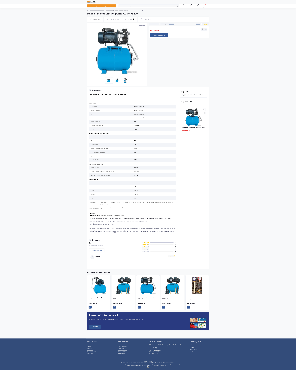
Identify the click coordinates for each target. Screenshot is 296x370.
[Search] (177, 5)
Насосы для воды (123, 10)
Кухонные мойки (122, 353)
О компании (121, 1)
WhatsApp (194, 349)
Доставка (108, 1)
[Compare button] (205, 29)
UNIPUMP (171, 24)
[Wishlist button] (202, 29)
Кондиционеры (121, 351)
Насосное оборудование (112, 10)
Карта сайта (90, 353)
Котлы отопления (122, 350)
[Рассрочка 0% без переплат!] (198, 323)
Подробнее (95, 326)
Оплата (102, 1)
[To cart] (90, 307)
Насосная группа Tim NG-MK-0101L (197, 297)
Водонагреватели (122, 348)
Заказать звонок (203, 1)
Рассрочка (114, 1)
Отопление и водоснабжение (97, 10)
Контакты (127, 1)
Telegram (194, 344)
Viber (193, 347)
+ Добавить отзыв (97, 250)
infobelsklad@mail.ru (155, 348)
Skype (193, 351)
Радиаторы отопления (123, 344)
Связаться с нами (91, 351)
